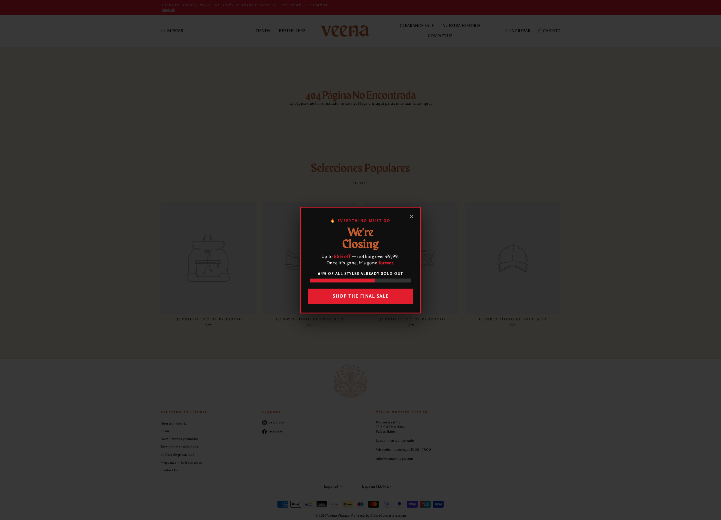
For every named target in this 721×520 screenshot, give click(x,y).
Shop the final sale (361, 296)
